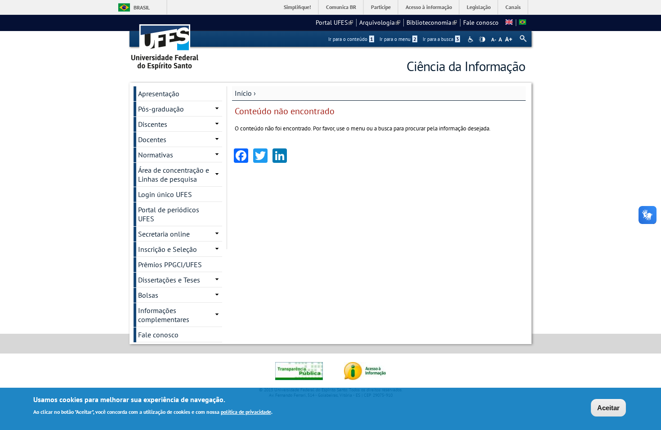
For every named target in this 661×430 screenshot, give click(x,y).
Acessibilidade (471, 39)
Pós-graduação (161, 108)
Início (243, 93)
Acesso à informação (429, 7)
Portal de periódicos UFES (168, 214)
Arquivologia (379, 22)
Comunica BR (341, 7)
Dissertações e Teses (169, 279)
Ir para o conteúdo (350, 39)
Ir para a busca (441, 39)
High (482, 39)
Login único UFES (165, 194)
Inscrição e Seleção (167, 249)
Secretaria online (164, 233)
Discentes (152, 124)
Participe (381, 7)
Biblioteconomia (431, 22)
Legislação (479, 7)
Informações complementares (163, 315)
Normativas (155, 154)
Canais (513, 7)
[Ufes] (165, 44)
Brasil (142, 7)
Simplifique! (297, 7)
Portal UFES (334, 22)
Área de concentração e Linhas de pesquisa (173, 175)
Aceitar (608, 408)
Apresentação (158, 93)
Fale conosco (481, 22)
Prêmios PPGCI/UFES (170, 264)
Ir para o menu (398, 39)
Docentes (152, 139)
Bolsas (148, 295)
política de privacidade (246, 411)
